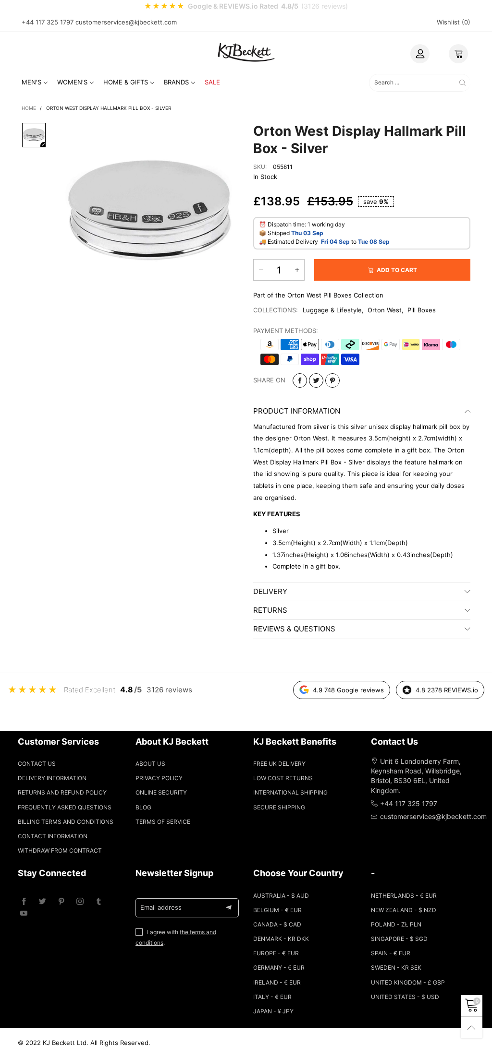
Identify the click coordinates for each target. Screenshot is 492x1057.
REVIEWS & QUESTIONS (294, 628)
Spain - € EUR (390, 953)
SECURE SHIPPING (279, 807)
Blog (143, 807)
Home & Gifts (125, 82)
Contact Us (37, 763)
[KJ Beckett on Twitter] (43, 902)
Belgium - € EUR (277, 910)
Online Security (161, 792)
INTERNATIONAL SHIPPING (290, 792)
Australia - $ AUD (281, 895)
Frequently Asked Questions (64, 807)
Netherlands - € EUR (404, 895)
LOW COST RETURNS (283, 778)
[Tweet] (316, 380)
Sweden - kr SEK (396, 967)
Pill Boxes (421, 310)
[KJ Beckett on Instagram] (80, 902)
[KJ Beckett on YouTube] (24, 914)
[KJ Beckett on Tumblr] (99, 902)
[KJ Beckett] (246, 52)
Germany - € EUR (279, 967)
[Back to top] (471, 1027)
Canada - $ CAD (277, 924)
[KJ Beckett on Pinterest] (61, 902)
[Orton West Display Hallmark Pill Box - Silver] (149, 211)
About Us (150, 763)
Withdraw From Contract (60, 850)
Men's (31, 82)
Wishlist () (453, 22)
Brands (176, 82)
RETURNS (270, 610)
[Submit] (462, 82)
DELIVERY (270, 591)
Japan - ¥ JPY (273, 1011)
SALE (212, 82)
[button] (261, 270)
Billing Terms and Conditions (65, 821)
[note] (246, 6)
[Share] (300, 380)
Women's (72, 82)
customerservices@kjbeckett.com (126, 22)
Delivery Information (52, 778)
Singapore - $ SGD (399, 938)
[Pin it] (332, 380)
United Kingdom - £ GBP (408, 982)
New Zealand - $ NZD (403, 910)
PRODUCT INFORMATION (296, 411)
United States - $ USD (405, 996)
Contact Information (52, 836)
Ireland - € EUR (277, 982)
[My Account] (420, 53)
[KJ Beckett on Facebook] (24, 902)
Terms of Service (162, 821)
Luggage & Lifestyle (332, 310)
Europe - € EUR (276, 953)
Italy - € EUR (272, 996)
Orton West (385, 310)
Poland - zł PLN (396, 924)
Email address (161, 907)
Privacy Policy (159, 778)
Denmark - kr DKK (281, 938)
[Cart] (458, 53)
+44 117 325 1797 (48, 22)
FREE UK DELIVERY (279, 763)
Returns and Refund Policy (62, 792)
